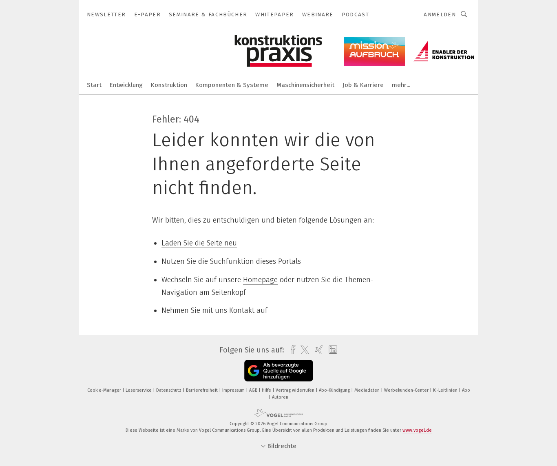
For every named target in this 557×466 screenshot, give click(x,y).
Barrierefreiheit (202, 390)
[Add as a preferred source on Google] (278, 370)
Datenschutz (169, 390)
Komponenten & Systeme (231, 85)
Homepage (260, 279)
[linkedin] (331, 350)
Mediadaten (367, 390)
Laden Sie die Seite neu (199, 243)
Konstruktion (169, 85)
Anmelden (440, 14)
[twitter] (302, 350)
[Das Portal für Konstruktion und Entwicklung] (94, 84)
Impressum (234, 390)
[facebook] (291, 349)
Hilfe (267, 390)
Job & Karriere (363, 85)
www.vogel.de (417, 430)
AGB (254, 390)
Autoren (280, 397)
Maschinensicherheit (305, 85)
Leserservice (139, 390)
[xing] (317, 350)
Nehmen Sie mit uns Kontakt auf (214, 310)
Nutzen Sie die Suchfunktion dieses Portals (231, 261)
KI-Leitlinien (446, 390)
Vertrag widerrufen (296, 390)
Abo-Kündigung (335, 390)
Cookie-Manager (104, 390)
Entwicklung (126, 85)
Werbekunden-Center (407, 390)
